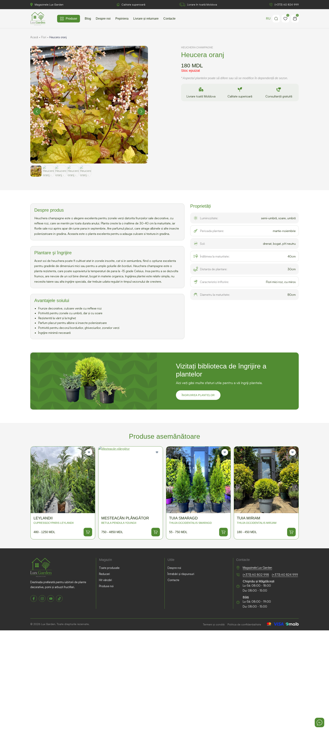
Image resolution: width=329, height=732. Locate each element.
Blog (88, 18)
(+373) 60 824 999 (287, 4)
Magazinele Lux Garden (49, 4)
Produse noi (106, 586)
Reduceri (104, 574)
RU (268, 18)
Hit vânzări (105, 580)
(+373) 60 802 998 (256, 575)
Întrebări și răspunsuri (181, 574)
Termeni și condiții (214, 624)
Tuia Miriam (248, 518)
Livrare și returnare (146, 18)
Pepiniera (122, 18)
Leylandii (43, 518)
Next (141, 111)
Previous (37, 111)
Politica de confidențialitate (244, 624)
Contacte (169, 18)
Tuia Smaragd (183, 518)
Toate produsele (109, 568)
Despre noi (103, 18)
